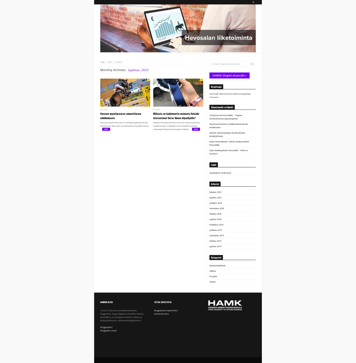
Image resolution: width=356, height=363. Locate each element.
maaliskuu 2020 (216, 224)
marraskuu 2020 (216, 208)
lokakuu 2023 (215, 192)
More (106, 129)
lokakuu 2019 (215, 241)
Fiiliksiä (212, 271)
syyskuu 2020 (215, 219)
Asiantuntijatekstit (217, 265)
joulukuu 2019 (215, 230)
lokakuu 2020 (215, 213)
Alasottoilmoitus (161, 313)
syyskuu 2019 (215, 246)
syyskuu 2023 (215, 197)
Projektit (213, 276)
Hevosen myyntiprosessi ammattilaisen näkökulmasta (120, 116)
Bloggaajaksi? (106, 327)
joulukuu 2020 (215, 203)
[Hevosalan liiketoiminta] (178, 28)
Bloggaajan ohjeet (108, 330)
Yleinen (212, 281)
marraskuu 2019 (216, 235)
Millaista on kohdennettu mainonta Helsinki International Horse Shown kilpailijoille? (176, 116)
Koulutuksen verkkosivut (220, 173)
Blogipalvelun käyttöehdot (166, 310)
